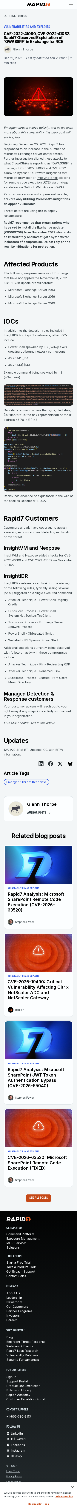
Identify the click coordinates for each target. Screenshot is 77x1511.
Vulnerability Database (22, 1355)
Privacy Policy (14, 1476)
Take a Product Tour (21, 1267)
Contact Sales (16, 1276)
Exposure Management (22, 1238)
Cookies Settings (38, 1504)
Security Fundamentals (22, 1360)
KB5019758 (12, 283)
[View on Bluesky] (70, 764)
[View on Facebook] (50, 763)
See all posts (38, 1198)
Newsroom (14, 1302)
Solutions (13, 1247)
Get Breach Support (20, 1271)
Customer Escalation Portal (25, 1399)
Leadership (14, 1297)
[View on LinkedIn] (41, 763)
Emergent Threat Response (26, 782)
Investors (13, 1315)
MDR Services (16, 1243)
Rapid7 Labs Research (22, 1351)
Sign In (11, 1377)
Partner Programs (19, 1311)
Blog (9, 1337)
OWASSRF (60, 163)
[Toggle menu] (71, 4)
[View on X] (60, 764)
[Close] (72, 1487)
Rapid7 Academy (18, 1395)
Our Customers (17, 1306)
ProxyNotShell (47, 178)
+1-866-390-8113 (18, 1416)
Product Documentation (23, 1386)
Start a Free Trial (18, 1262)
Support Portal (17, 1381)
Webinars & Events (19, 1346)
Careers (12, 1320)
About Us (13, 1293)
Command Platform (20, 1234)
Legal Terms (13, 1471)
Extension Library (18, 1390)
